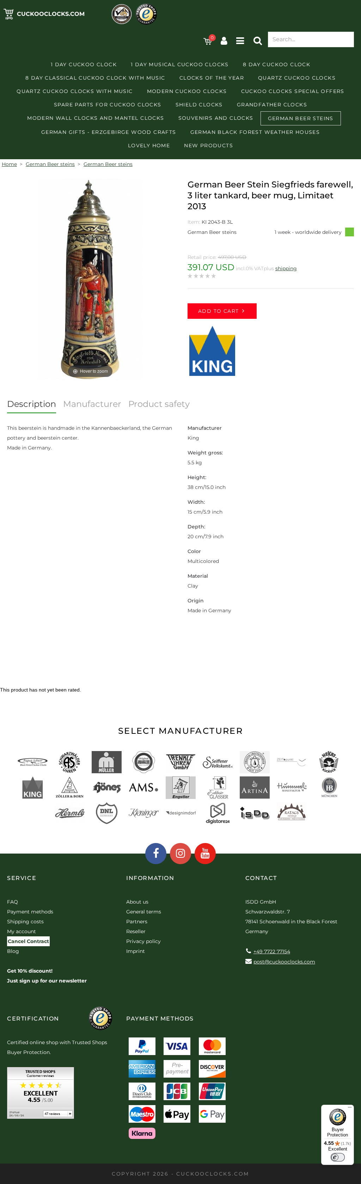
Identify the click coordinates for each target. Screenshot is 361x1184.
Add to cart (218, 311)
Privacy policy (143, 941)
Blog (13, 951)
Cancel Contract (28, 941)
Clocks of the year (211, 78)
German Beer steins (301, 118)
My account (21, 931)
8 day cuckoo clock (276, 64)
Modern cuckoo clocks (187, 91)
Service (21, 878)
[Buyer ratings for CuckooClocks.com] (40, 1095)
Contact (261, 878)
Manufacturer (92, 404)
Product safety (159, 404)
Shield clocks (199, 104)
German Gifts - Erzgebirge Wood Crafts (108, 132)
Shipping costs (25, 921)
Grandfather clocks (272, 104)
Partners (136, 921)
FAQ (12, 902)
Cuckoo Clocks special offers (292, 91)
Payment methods (30, 912)
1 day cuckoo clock (84, 64)
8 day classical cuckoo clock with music (95, 78)
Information (150, 878)
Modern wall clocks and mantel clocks (95, 118)
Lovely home (149, 145)
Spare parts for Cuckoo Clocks (107, 104)
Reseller (136, 931)
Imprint (135, 951)
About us (137, 902)
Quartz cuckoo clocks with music (75, 91)
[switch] (338, 1157)
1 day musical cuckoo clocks (180, 64)
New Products (208, 145)
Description (31, 404)
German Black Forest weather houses (255, 132)
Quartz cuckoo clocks (297, 78)
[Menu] (349, 1109)
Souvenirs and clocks (215, 118)
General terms (143, 912)
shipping (286, 268)
